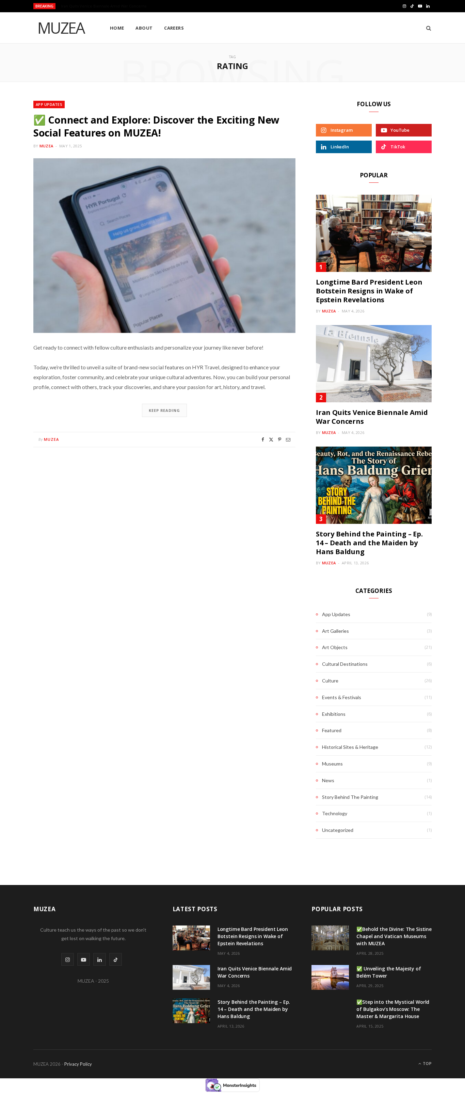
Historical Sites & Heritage (350, 747)
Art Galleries (335, 631)
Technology (334, 813)
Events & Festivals (341, 697)
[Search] (426, 28)
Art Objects (335, 647)
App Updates (49, 104)
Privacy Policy (78, 1064)
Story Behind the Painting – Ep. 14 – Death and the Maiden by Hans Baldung (369, 542)
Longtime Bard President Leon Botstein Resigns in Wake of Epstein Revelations (369, 290)
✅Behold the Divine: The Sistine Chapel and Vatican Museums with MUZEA (394, 936)
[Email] (288, 439)
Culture (330, 680)
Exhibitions (334, 714)
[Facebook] (262, 439)
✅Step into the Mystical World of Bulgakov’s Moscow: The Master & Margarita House (392, 1009)
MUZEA (46, 145)
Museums (332, 764)
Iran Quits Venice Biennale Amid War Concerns (103, 6)
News (328, 780)
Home (117, 28)
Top (427, 1063)
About (144, 28)
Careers (174, 28)
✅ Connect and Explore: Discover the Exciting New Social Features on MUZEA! (156, 126)
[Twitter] (271, 439)
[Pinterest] (279, 439)
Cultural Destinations (345, 664)
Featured (331, 730)
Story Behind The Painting (350, 797)
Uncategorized (337, 830)
